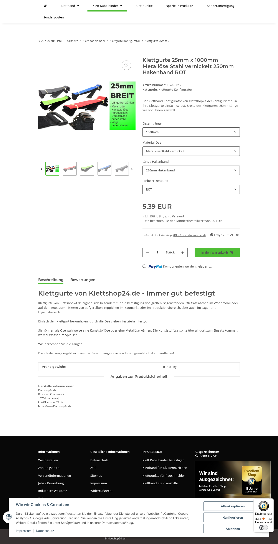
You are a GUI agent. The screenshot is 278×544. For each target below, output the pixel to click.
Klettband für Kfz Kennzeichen (164, 468)
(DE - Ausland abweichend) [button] (189, 235)
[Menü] (271, 501)
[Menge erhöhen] (182, 252)
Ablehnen (233, 529)
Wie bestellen (48, 460)
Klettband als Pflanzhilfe (160, 483)
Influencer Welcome (52, 491)
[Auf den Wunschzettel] (126, 65)
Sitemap (96, 475)
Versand (178, 216)
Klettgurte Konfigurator (175, 89)
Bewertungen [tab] (82, 280)
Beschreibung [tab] (50, 280)
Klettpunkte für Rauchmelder (163, 475)
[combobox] (191, 132)
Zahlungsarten (49, 468)
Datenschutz (45, 530)
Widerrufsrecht (101, 491)
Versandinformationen (54, 475)
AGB (93, 468)
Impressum (23, 530)
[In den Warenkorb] (41, 54)
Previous (41, 169)
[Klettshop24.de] (45, 6)
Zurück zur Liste (51, 41)
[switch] (263, 527)
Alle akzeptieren (233, 506)
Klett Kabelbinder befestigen (163, 460)
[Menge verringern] (147, 252)
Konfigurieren (233, 517)
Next (132, 169)
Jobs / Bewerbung (51, 483)
